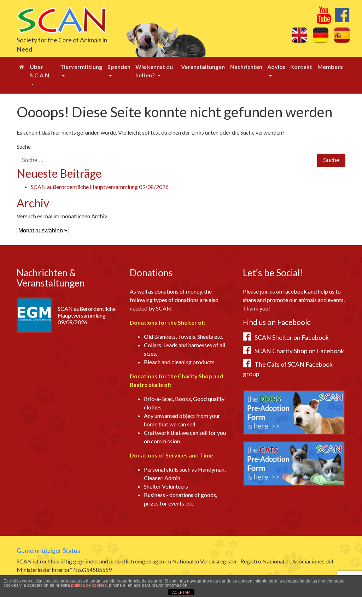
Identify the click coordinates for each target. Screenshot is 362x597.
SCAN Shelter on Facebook (292, 337)
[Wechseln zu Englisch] (299, 35)
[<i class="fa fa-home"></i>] (22, 67)
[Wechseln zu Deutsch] (320, 35)
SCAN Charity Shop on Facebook (299, 351)
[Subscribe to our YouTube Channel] (323, 19)
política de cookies (89, 585)
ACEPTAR (181, 592)
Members (330, 66)
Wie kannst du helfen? (154, 70)
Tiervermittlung (81, 66)
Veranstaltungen (203, 66)
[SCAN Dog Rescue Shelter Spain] (62, 19)
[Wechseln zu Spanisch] (341, 35)
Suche (24, 146)
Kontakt (301, 66)
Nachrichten (246, 66)
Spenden (118, 66)
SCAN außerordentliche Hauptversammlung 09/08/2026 (100, 186)
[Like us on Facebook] (342, 19)
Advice (276, 66)
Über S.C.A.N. (40, 70)
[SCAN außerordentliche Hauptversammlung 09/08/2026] (34, 314)
